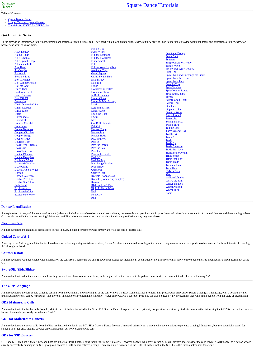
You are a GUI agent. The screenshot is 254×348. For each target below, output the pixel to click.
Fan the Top (97, 48)
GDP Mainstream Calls (17, 302)
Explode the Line (24, 191)
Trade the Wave (174, 149)
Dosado (19, 172)
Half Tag (96, 82)
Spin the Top (173, 84)
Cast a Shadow (23, 95)
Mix (93, 120)
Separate (170, 59)
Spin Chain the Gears (177, 78)
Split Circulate (173, 87)
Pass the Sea (98, 147)
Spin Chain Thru (175, 81)
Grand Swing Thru (101, 76)
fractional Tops (99, 70)
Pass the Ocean (99, 144)
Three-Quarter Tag (176, 130)
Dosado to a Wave (25, 175)
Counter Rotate (12, 253)
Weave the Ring (174, 180)
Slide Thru (171, 71)
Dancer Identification (16, 206)
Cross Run (20, 147)
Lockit (94, 116)
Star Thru (171, 106)
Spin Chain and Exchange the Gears (185, 74)
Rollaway (96, 194)
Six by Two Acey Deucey (180, 68)
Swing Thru (172, 124)
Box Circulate (22, 79)
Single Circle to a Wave (178, 62)
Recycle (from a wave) (103, 175)
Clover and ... (22, 116)
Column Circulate (24, 123)
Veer (168, 174)
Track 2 (170, 137)
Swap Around (173, 115)
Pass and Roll (98, 138)
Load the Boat (99, 113)
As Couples (21, 70)
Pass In (95, 141)
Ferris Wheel (98, 51)
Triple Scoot (172, 155)
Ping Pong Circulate (102, 163)
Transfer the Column (177, 152)
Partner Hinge (98, 129)
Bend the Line (22, 76)
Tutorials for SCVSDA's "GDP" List (28, 25)
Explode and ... (23, 188)
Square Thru (172, 102)
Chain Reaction (23, 107)
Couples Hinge (23, 135)
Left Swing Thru (100, 107)
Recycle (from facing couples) (107, 179)
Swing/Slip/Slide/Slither (18, 269)
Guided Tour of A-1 (15, 236)
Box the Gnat (22, 85)
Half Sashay (98, 79)
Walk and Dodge (175, 177)
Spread (169, 96)
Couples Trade (22, 138)
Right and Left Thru (102, 185)
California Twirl (23, 92)
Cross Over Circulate (26, 144)
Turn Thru (171, 168)
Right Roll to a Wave (102, 188)
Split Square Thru (175, 93)
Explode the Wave (25, 194)
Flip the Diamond (100, 54)
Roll (93, 191)
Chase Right (21, 110)
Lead (94, 104)
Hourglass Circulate (102, 88)
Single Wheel (173, 65)
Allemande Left (23, 64)
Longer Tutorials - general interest (26, 22)
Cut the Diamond (24, 154)
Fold (93, 64)
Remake (95, 182)
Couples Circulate (24, 132)
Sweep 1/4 (171, 118)
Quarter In (96, 169)
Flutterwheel (98, 61)
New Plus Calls (11, 223)
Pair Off (95, 126)
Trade (169, 140)
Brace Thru (21, 88)
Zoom (169, 193)
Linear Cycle (98, 110)
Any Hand (20, 67)
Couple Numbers (24, 129)
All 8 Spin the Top (25, 61)
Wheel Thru (172, 189)
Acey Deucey (22, 51)
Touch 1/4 (171, 134)
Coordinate (21, 126)
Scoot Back (172, 56)
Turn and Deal (173, 165)
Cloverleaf (20, 120)
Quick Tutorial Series (19, 19)
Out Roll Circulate (101, 123)
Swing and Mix (174, 121)
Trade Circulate (174, 146)
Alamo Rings (22, 54)
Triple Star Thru (174, 158)
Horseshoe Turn (100, 92)
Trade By (171, 143)
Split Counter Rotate (177, 90)
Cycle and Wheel (24, 160)
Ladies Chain (98, 98)
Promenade (97, 166)
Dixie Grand (21, 166)
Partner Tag (97, 132)
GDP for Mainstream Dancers (22, 319)
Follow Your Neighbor (103, 67)
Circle (18, 113)
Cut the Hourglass (24, 157)
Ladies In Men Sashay (103, 101)
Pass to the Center (101, 154)
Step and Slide (173, 109)
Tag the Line (173, 127)
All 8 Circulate (23, 57)
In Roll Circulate (100, 95)
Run (93, 197)
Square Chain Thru (176, 99)
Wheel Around (174, 186)
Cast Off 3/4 (21, 98)
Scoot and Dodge (175, 53)
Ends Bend (21, 185)
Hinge (94, 85)
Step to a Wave (174, 112)
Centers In (20, 101)
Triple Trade (172, 161)
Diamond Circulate (25, 163)
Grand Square (98, 73)
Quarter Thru (98, 172)
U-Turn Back (173, 171)
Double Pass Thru (24, 179)
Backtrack (20, 73)
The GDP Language (15, 286)
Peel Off (95, 157)
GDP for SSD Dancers (17, 335)
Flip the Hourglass (101, 57)
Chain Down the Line (26, 104)
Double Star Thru (24, 182)
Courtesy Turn (22, 141)
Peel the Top (98, 160)
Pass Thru (96, 151)
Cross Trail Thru (23, 151)
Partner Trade (98, 135)
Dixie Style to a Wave (26, 169)
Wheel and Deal (174, 183)
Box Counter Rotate (25, 82)
